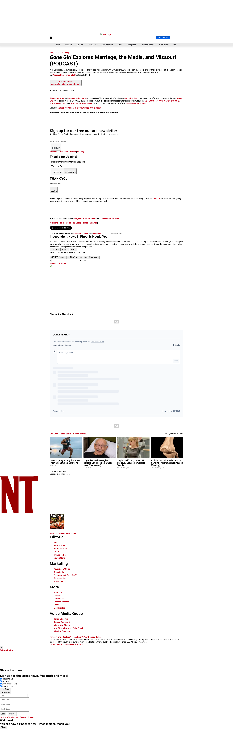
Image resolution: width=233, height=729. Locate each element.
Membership (59, 608)
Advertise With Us (62, 569)
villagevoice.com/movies (84, 218)
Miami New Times (62, 625)
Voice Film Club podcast (136, 103)
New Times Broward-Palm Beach (68, 628)
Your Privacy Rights (92, 637)
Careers (57, 595)
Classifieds (59, 572)
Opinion (80, 45)
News (58, 45)
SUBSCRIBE (57, 172)
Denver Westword (62, 622)
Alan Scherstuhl (57, 98)
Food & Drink (92, 45)
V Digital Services (62, 631)
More (175, 45)
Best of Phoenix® (9, 684)
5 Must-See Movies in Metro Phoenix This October (79, 108)
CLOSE (54, 191)
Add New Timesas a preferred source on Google (66, 82)
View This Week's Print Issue (63, 533)
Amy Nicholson (131, 98)
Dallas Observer (61, 619)
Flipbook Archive (61, 602)
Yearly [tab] (73, 249)
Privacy (80, 152)
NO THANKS (70, 172)
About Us (58, 592)
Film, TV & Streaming (59, 53)
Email (53, 141)
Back (3, 714)
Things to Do (7, 679)
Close (3, 727)
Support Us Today (58, 263)
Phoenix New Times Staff (64, 75)
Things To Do (132, 45)
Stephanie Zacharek (77, 98)
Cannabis (68, 45)
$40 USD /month (91, 257)
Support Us (163, 37)
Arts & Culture (107, 45)
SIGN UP (56, 148)
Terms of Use (60, 578)
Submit (12, 714)
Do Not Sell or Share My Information (66, 644)
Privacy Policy (60, 581)
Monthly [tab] (64, 249)
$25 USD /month (74, 257)
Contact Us (59, 598)
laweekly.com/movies (109, 218)
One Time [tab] (55, 249)
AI (82, 637)
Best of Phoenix (148, 45)
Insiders (5, 681)
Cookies (66, 637)
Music (120, 45)
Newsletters (164, 45)
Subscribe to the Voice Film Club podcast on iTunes (73, 223)
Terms (73, 152)
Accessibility (76, 637)
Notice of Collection (59, 152)
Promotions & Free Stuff (65, 575)
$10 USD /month (58, 257)
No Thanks (5, 692)
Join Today (5, 689)
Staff (56, 605)
